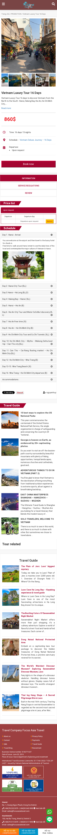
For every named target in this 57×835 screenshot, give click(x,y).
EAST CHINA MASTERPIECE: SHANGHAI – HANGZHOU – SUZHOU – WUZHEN (35, 497)
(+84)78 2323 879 (11, 808)
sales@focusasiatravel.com (18, 811)
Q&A (5, 744)
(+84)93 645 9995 (26, 808)
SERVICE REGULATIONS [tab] (28, 186)
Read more (6, 108)
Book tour (50, 221)
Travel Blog (8, 748)
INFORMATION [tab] (28, 178)
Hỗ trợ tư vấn (9, 832)
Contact (7, 740)
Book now (28, 164)
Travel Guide (11, 405)
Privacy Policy (37, 736)
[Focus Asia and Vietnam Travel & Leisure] (28, 5)
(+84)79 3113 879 (11, 822)
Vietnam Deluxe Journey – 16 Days (35, 140)
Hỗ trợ (47, 832)
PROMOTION (16, 14)
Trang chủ (5, 14)
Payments (36, 740)
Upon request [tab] (8, 210)
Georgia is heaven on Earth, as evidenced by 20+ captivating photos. (36, 443)
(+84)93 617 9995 (26, 822)
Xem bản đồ (40, 808)
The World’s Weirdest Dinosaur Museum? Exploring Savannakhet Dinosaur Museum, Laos (38, 669)
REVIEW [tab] (28, 193)
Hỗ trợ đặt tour (28, 832)
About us (7, 736)
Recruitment (36, 748)
